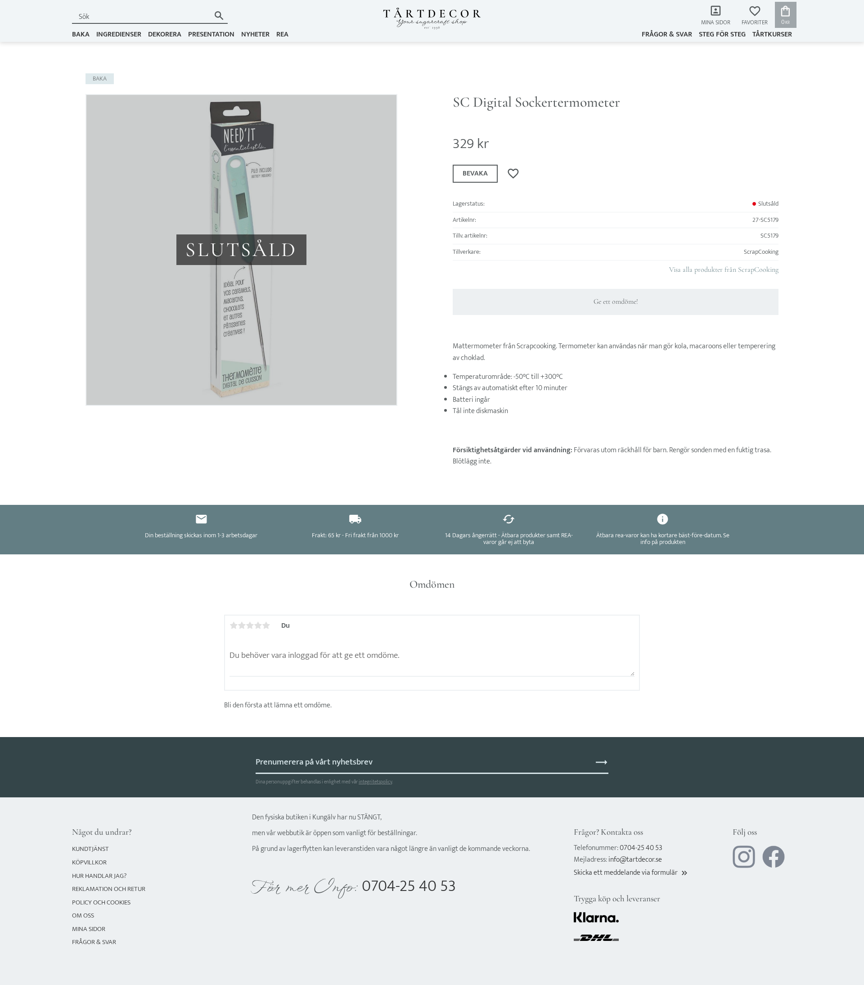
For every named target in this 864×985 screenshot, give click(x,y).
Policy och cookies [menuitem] (101, 902)
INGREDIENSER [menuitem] (118, 34)
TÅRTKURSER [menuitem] (772, 34)
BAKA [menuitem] (81, 34)
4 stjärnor (258, 625)
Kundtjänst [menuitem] (90, 849)
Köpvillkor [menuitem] (89, 862)
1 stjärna (234, 625)
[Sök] (219, 15)
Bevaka (475, 173)
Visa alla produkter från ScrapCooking (723, 269)
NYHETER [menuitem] (255, 34)
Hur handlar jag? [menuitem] (99, 876)
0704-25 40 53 (409, 886)
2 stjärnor (242, 625)
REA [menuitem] (282, 34)
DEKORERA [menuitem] (164, 34)
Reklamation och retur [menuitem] (108, 889)
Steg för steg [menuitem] (722, 34)
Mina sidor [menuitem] (715, 22)
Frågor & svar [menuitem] (667, 34)
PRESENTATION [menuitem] (211, 34)
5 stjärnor (266, 625)
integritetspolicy (375, 782)
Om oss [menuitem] (83, 915)
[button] (755, 15)
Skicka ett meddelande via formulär (631, 873)
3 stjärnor (250, 625)
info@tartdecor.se (635, 860)
